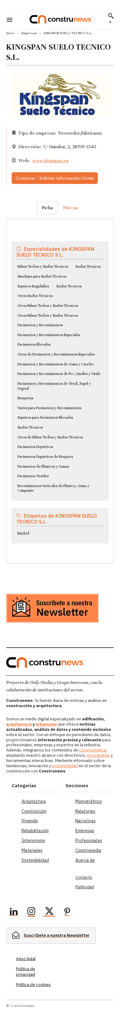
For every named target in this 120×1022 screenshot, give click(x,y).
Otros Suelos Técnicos (35, 296)
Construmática (92, 750)
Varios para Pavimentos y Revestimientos (49, 408)
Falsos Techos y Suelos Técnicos (43, 266)
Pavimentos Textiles (33, 476)
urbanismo (46, 724)
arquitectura (19, 724)
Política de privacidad (25, 971)
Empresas (29, 33)
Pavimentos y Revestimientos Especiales (49, 335)
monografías (98, 755)
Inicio (10, 33)
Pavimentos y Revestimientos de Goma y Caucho (56, 364)
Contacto (83, 877)
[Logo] (60, 19)
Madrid (23, 533)
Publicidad (84, 887)
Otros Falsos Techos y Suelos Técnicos (48, 305)
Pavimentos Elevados (34, 344)
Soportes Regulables (33, 286)
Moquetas (25, 398)
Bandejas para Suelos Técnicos (42, 276)
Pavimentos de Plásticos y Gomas (43, 466)
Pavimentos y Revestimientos (40, 325)
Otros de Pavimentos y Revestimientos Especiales (56, 354)
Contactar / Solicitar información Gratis (55, 178)
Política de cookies (33, 984)
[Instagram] (31, 912)
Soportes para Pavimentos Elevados (45, 417)
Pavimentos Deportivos (35, 447)
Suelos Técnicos (88, 266)
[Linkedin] (13, 912)
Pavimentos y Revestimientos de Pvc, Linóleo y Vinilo (59, 374)
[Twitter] (49, 912)
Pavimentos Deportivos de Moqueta (45, 456)
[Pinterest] (67, 912)
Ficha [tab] (47, 207)
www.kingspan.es (50, 160)
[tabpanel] (60, 384)
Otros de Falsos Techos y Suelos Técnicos (50, 437)
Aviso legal (25, 958)
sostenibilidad (65, 765)
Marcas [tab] (70, 207)
